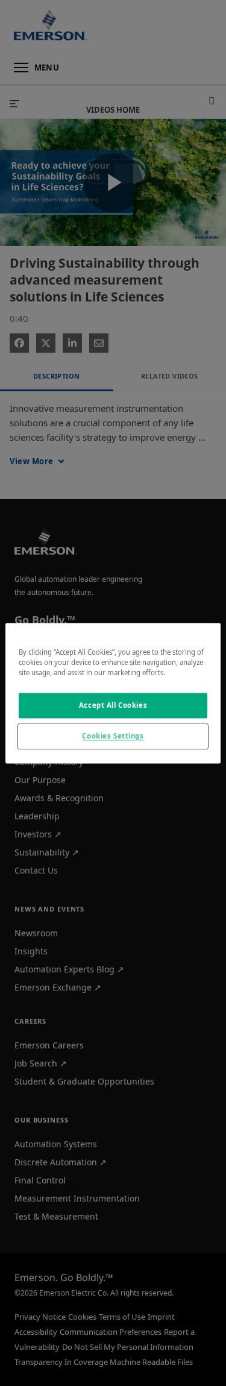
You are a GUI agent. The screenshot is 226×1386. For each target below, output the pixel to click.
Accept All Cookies (113, 705)
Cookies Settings (112, 735)
